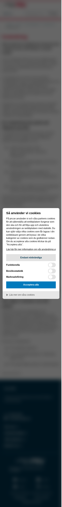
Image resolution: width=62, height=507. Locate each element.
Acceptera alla (31, 284)
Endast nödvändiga (31, 257)
